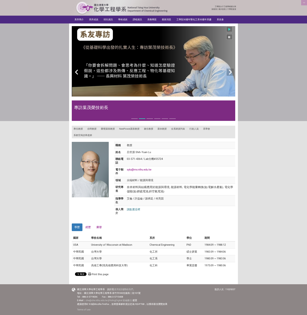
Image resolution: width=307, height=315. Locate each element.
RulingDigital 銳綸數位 (120, 300)
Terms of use (83, 309)
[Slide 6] (172, 118)
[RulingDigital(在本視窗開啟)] (73, 289)
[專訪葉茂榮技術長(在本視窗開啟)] (153, 61)
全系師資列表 (178, 128)
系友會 (220, 19)
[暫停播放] (229, 37)
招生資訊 (108, 19)
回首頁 (214, 9)
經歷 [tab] (88, 227)
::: (234, 6)
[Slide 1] (134, 118)
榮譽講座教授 (108, 128)
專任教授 (78, 128)
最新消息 (166, 19)
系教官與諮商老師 (83, 135)
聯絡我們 (128, 289)
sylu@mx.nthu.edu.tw (139, 169)
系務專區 (152, 19)
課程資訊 (137, 19)
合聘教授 (91, 128)
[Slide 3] (150, 118)
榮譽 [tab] (99, 227)
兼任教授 (148, 128)
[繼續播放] (229, 29)
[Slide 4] (157, 118)
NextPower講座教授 (129, 128)
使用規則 (118, 289)
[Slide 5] (165, 118)
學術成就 (122, 19)
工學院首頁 (231, 9)
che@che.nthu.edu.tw (97, 300)
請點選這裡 (133, 209)
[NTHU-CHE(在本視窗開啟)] (122, 8)
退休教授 (162, 128)
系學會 (206, 128)
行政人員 (194, 128)
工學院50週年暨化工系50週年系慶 (193, 19)
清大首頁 (222, 9)
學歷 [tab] (77, 227)
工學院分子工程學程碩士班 (225, 6)
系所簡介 (79, 19)
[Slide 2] (142, 118)
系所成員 (93, 19)
